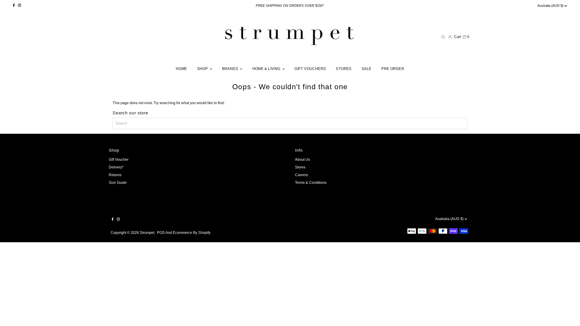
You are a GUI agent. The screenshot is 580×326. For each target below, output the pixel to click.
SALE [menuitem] (367, 69)
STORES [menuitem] (343, 69)
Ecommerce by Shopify (191, 233)
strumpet (147, 233)
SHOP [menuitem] (203, 69)
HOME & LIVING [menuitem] (267, 69)
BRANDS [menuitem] (230, 69)
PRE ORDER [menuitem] (392, 69)
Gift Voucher (118, 159)
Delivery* (116, 167)
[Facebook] (14, 5)
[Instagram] (19, 5)
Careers (301, 175)
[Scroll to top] (570, 316)
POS (161, 233)
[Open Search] (443, 37)
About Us (302, 159)
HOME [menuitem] (181, 69)
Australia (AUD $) (550, 5)
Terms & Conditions (310, 183)
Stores (300, 167)
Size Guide (118, 183)
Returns (115, 175)
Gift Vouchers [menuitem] (310, 69)
